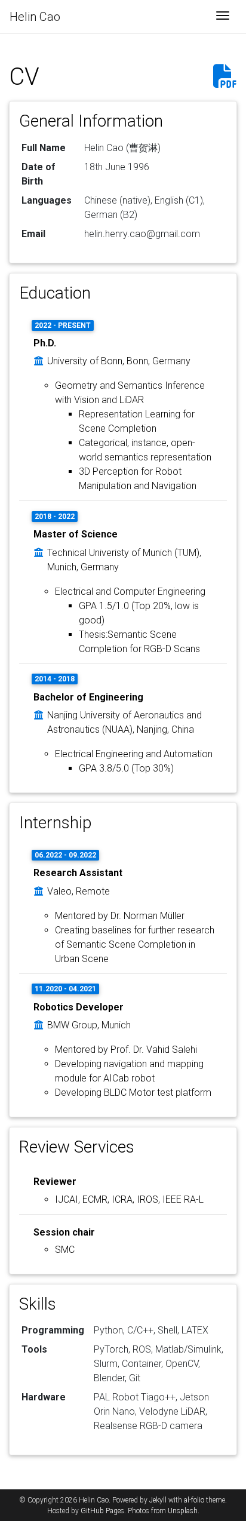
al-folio (194, 1500)
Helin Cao (35, 17)
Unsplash (183, 1511)
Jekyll (158, 1500)
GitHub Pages (102, 1511)
